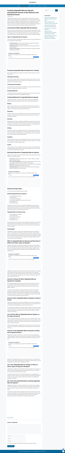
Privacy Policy (45, 5)
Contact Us (39, 5)
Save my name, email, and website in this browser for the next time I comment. (22, 443)
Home (19, 5)
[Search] (56, 10)
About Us (34, 5)
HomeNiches (32, 2)
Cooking (30, 5)
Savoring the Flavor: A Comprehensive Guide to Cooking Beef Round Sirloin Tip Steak (50, 32)
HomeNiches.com (27, 451)
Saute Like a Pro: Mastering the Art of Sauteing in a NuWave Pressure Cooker (50, 19)
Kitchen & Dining (24, 5)
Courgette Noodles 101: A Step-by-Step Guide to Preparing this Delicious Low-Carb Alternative (50, 37)
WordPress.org (37, 451)
